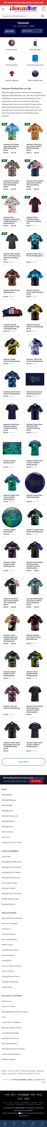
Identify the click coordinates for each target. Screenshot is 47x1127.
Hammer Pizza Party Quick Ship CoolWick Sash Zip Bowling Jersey (34, 147)
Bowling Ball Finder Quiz (11, 862)
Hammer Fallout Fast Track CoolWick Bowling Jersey (11, 497)
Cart (3, 1017)
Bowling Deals (7, 826)
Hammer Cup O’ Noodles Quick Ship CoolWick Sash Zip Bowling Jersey (11, 638)
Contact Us (6, 929)
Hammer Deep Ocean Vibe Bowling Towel (34, 393)
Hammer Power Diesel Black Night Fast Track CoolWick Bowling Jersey (12, 746)
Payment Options (9, 934)
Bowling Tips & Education (12, 893)
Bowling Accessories (10, 816)
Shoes (16, 1102)
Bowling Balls (7, 794)
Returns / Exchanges (10, 923)
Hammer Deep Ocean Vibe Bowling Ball (34, 496)
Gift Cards (6, 837)
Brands (38, 1104)
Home (14, 26)
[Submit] (42, 16)
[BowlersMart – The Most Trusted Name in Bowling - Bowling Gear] (23, 9)
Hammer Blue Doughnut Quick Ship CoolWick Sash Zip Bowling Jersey (12, 220)
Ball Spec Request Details (11, 1027)
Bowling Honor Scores (10, 1038)
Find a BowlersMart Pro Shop (13, 1049)
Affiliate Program (8, 1059)
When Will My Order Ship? (12, 918)
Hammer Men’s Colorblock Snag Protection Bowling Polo (33, 220)
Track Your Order (8, 1006)
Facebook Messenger (27, 1071)
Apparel (34, 1102)
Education (20, 1104)
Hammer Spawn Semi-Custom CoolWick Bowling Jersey (34, 745)
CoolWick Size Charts (10, 950)
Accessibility (7, 960)
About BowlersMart (9, 1043)
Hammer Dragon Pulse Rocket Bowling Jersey (34, 531)
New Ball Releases (9, 800)
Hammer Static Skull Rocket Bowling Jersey (34, 255)
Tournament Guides (9, 883)
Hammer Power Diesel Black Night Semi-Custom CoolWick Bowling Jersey (34, 709)
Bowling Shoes (7, 810)
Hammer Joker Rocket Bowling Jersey (12, 291)
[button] (3, 9)
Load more (23, 762)
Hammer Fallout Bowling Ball (10, 531)
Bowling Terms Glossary (11, 877)
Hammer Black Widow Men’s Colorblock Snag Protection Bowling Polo (12, 257)
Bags (11, 1102)
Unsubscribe (12, 1073)
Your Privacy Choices (29, 1113)
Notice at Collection (10, 1113)
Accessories (25, 1102)
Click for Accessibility (25, 1073)
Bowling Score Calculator (11, 867)
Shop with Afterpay (9, 939)
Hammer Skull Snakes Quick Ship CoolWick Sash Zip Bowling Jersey (34, 602)
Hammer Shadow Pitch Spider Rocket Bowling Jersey (33, 637)
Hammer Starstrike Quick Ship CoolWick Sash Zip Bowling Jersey (11, 602)
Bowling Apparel (8, 821)
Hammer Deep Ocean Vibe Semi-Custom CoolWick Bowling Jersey (12, 427)
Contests (30, 1104)
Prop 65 (37, 1073)
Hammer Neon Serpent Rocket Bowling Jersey (32, 674)
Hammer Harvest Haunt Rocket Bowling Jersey (34, 292)
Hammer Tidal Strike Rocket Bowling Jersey (34, 360)
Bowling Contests (9, 888)
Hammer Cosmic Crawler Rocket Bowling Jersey (10, 564)
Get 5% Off (37, 781)
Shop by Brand (7, 832)
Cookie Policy (7, 987)
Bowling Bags (7, 805)
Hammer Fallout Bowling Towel (10, 462)
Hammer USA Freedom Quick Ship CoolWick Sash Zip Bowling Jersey (34, 184)
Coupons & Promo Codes (12, 842)
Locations (11, 1104)
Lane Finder (6, 856)
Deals (41, 1102)
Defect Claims (7, 944)
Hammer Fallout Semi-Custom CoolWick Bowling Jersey (34, 463)
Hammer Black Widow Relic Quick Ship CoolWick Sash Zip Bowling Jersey (34, 565)
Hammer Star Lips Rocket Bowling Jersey (12, 707)
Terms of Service (8, 971)
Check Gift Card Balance (11, 1022)
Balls (5, 1102)
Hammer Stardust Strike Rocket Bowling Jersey (34, 327)
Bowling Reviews (8, 904)
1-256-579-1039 (13, 1071)
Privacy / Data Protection (12, 966)
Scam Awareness (8, 955)
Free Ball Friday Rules (10, 982)
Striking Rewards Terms (11, 976)
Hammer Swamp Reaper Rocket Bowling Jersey (10, 674)
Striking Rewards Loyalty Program (15, 1012)
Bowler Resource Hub (10, 899)
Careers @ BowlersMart (11, 1054)
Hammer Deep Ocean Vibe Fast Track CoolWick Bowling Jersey (34, 427)
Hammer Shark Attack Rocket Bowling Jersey (12, 393)
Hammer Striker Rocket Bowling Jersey (12, 360)
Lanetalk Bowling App (10, 1033)
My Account (6, 1001)
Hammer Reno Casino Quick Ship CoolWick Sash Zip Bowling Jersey (12, 184)
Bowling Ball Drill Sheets (11, 872)
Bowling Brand (22, 26)
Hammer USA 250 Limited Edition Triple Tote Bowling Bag (11, 327)
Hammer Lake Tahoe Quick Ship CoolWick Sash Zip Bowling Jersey (11, 147)
